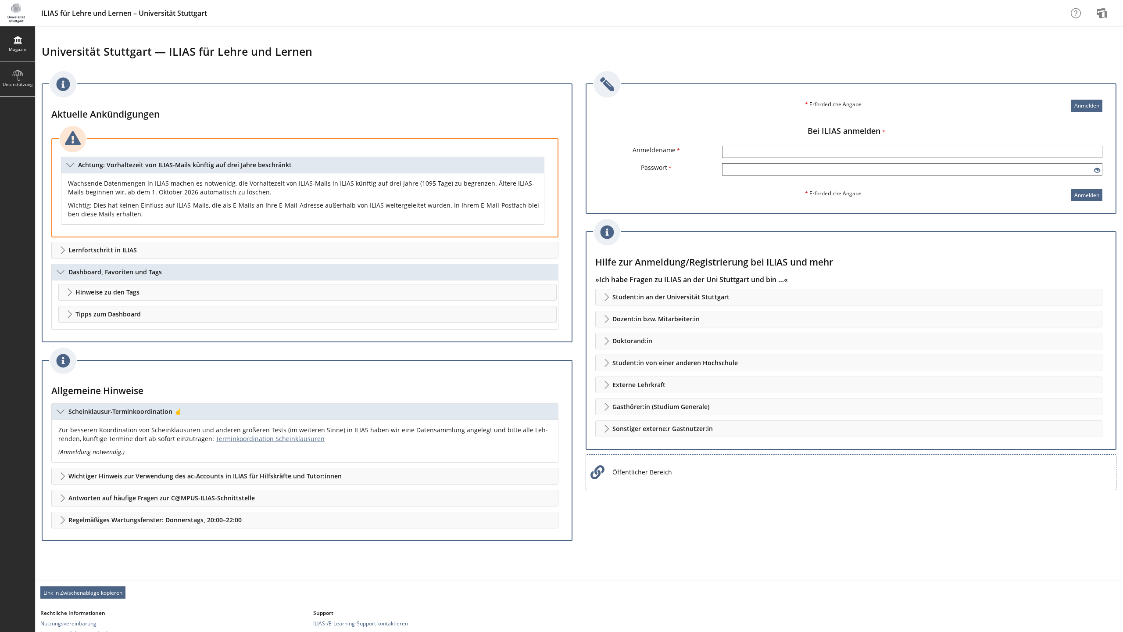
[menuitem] (1103, 13)
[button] (302, 165)
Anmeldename (656, 150)
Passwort (656, 167)
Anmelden (1086, 105)
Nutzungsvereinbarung (68, 623)
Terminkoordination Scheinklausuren (270, 438)
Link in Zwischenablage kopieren (82, 592)
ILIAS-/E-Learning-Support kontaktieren (360, 623)
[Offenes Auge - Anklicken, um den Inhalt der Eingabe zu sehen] (1097, 170)
